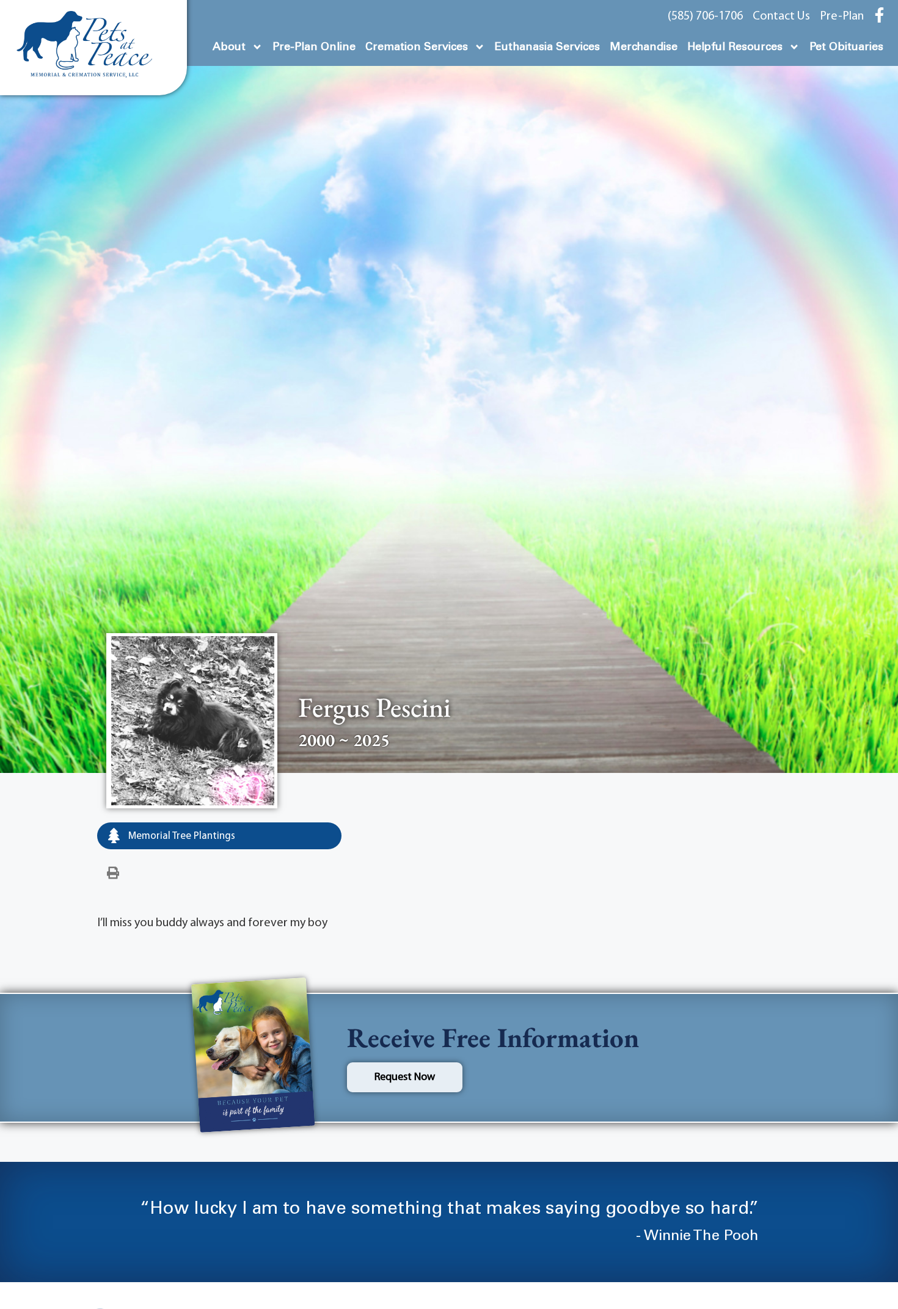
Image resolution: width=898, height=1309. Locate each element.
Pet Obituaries (846, 47)
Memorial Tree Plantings (180, 836)
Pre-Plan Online (314, 47)
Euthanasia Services (547, 47)
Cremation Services (416, 47)
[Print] (113, 873)
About (229, 47)
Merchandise (643, 47)
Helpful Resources (735, 47)
